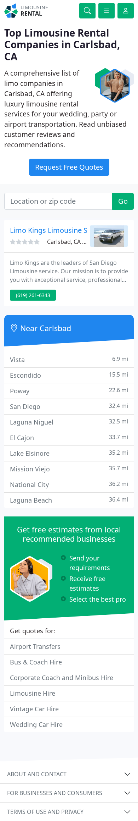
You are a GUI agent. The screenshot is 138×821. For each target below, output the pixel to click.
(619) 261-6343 (33, 295)
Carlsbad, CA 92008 (72, 242)
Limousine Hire (32, 693)
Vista (69, 359)
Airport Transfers (35, 646)
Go (123, 201)
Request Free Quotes (69, 167)
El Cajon (69, 437)
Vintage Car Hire (34, 709)
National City (69, 484)
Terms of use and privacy (45, 812)
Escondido (69, 375)
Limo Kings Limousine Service (58, 230)
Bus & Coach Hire (36, 662)
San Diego (69, 406)
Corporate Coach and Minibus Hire (61, 677)
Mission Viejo (69, 468)
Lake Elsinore (69, 453)
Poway (69, 390)
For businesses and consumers (54, 793)
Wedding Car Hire (36, 724)
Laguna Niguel (69, 421)
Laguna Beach (69, 500)
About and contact (37, 774)
